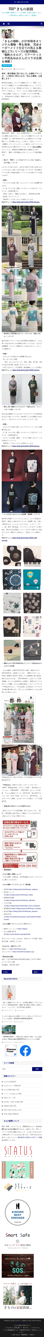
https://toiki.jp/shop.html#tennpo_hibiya (19, 895)
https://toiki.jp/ (22, 929)
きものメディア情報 (11, 1086)
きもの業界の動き (10, 1090)
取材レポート (8, 1098)
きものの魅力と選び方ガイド (22, 1325)
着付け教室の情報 (10, 1114)
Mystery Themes (22, 1323)
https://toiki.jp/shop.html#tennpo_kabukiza (20, 900)
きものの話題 (8, 1082)
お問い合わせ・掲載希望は (20, 1334)
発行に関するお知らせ (11, 1110)
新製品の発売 (7, 65)
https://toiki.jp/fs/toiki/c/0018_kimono (26, 202)
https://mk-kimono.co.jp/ (18, 949)
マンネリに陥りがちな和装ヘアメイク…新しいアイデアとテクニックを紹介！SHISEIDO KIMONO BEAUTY (22, 1017)
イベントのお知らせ (11, 1094)
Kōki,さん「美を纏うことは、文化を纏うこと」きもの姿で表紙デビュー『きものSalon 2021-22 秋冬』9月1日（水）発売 (8, 972)
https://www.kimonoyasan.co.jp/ (23, 952)
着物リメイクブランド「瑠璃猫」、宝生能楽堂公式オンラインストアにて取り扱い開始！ (38, 972)
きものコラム (36, 1327)
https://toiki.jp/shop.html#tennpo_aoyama (23, 911)
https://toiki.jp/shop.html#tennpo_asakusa (23, 889)
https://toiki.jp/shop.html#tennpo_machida (26, 908)
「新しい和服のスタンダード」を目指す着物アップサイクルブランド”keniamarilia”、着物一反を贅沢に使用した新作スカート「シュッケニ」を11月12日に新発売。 (22, 1005)
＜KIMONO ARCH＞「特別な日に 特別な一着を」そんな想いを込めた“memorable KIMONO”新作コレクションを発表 (22, 1038)
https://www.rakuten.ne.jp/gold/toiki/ (18, 934)
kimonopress (20, 69)
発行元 (32, 1334)
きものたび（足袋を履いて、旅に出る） (18, 1327)
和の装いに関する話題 (11, 1102)
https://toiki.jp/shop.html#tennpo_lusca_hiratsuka (23, 906)
